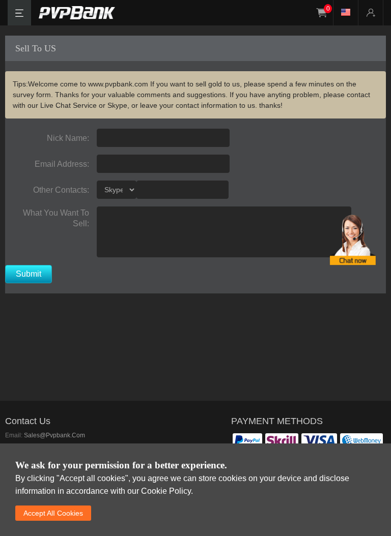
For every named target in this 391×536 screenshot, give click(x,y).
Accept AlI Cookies (53, 513)
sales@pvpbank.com (54, 435)
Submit (28, 274)
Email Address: (62, 164)
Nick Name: (68, 138)
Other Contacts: (61, 190)
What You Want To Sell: (56, 217)
